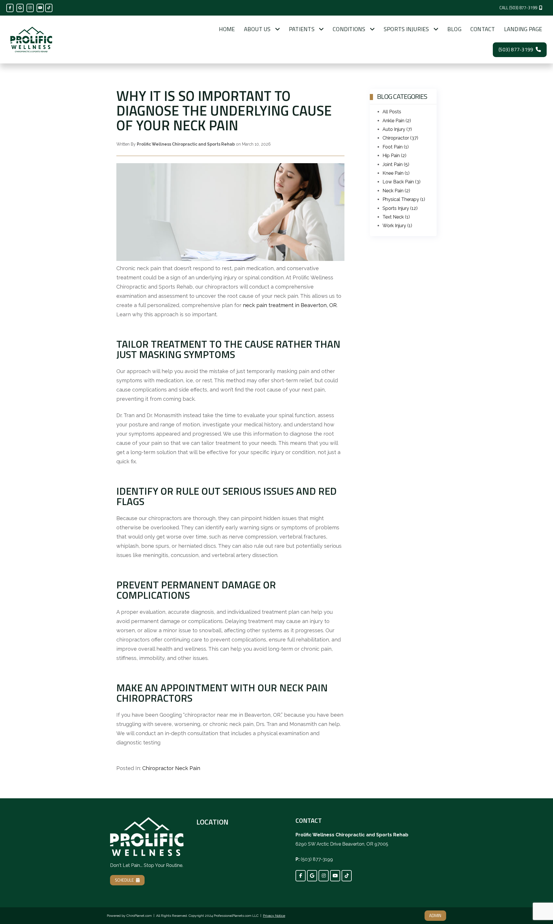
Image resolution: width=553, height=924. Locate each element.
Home (227, 29)
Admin (435, 915)
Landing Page (523, 29)
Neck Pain (187, 768)
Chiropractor (158, 768)
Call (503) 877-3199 (518, 7)
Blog (454, 29)
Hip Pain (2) (394, 155)
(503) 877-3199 (516, 49)
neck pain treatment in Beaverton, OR (290, 305)
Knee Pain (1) (396, 173)
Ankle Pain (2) (396, 120)
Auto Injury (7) (397, 129)
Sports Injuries (406, 29)
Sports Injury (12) (400, 208)
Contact (482, 29)
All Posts (391, 111)
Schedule (124, 880)
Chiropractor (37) (400, 138)
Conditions (349, 29)
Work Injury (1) (397, 225)
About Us (257, 29)
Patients (302, 29)
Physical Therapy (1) (403, 199)
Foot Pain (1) (395, 147)
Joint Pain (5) (395, 164)
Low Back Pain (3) (401, 182)
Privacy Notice (274, 916)
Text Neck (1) (396, 217)
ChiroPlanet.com (139, 916)
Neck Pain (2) (396, 190)
